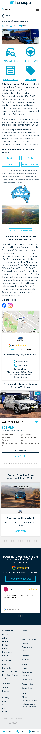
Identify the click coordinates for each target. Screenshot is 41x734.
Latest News (27, 679)
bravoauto (7, 652)
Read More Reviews (20, 578)
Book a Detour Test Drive (20, 231)
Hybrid (5, 701)
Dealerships (27, 688)
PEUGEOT (6, 641)
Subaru (5, 638)
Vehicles (6, 687)
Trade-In (11, 164)
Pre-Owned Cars (9, 671)
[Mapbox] (8, 331)
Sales (12, 350)
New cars (6, 664)
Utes (4, 708)
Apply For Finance (30, 164)
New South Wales (10, 675)
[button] (20, 599)
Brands (5, 634)
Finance (25, 659)
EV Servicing (27, 647)
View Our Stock (11, 61)
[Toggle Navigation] (37, 9)
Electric (5, 691)
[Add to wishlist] (38, 422)
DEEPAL (5, 645)
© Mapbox (34, 332)
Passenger (6, 698)
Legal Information (30, 700)
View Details (22, 456)
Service (10, 158)
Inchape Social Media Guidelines (29, 705)
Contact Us (27, 672)
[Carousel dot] (4, 463)
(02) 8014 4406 (22, 365)
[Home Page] (20, 2)
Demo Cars (7, 668)
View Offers (30, 79)
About (25, 668)
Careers (25, 675)
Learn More (20, 531)
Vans (4, 705)
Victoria (5, 678)
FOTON (5, 655)
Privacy (25, 697)
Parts (30, 158)
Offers (24, 634)
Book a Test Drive (30, 61)
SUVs (4, 694)
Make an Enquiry (10, 79)
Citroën (5, 648)
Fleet (4, 712)
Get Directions (22, 361)
